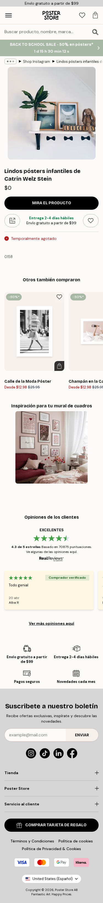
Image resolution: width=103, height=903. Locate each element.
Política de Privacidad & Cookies (51, 848)
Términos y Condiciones (32, 841)
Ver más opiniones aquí (51, 623)
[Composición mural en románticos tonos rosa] (51, 447)
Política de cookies (76, 841)
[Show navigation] (8, 15)
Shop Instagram (36, 61)
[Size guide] (12, 220)
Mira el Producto (51, 203)
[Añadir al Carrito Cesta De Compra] (59, 366)
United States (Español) (52, 878)
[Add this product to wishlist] (91, 220)
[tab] (82, 15)
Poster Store (64, 890)
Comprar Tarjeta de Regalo (56, 825)
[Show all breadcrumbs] (10, 61)
